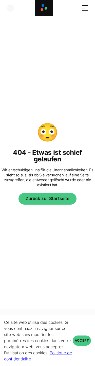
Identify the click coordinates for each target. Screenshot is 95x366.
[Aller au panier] (75, 8)
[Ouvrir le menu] (85, 8)
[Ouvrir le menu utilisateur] (10, 8)
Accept (82, 340)
